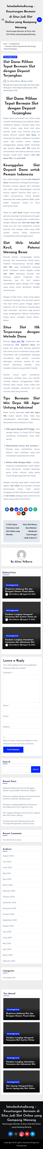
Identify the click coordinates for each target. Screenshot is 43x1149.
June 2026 (7, 867)
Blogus (34, 1143)
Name (6, 706)
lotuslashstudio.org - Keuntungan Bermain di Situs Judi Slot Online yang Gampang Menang (21, 17)
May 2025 (7, 943)
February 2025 (9, 961)
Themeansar (21, 1146)
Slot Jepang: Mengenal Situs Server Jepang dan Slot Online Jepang (20, 1088)
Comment (8, 673)
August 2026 (8, 856)
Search (6, 762)
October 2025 (8, 914)
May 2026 (7, 873)
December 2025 (9, 903)
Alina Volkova (15, 81)
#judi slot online (12, 85)
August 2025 (8, 926)
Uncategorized (10, 57)
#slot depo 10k (24, 85)
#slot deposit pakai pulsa (22, 88)
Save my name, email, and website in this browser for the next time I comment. (20, 742)
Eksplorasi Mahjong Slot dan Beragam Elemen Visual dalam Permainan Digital (19, 591)
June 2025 (7, 938)
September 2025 (10, 920)
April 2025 (7, 949)
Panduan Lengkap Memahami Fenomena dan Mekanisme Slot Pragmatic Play (20, 642)
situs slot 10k (17, 341)
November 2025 (9, 908)
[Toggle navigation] (3, 19)
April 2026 (7, 879)
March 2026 (8, 885)
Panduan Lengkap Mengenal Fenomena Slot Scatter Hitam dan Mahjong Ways (21, 617)
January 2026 (9, 897)
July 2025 (7, 932)
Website (6, 727)
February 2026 (9, 891)
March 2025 (8, 955)
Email (6, 716)
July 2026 (7, 862)
